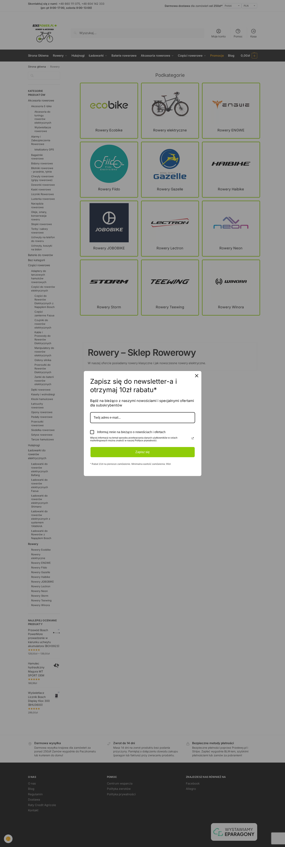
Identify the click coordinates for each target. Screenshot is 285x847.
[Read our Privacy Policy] (192, 438)
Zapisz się (142, 452)
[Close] (196, 375)
